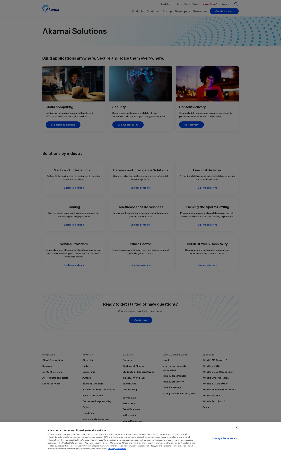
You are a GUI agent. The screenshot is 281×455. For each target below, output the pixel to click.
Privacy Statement (117, 448)
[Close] (236, 427)
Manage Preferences (224, 438)
